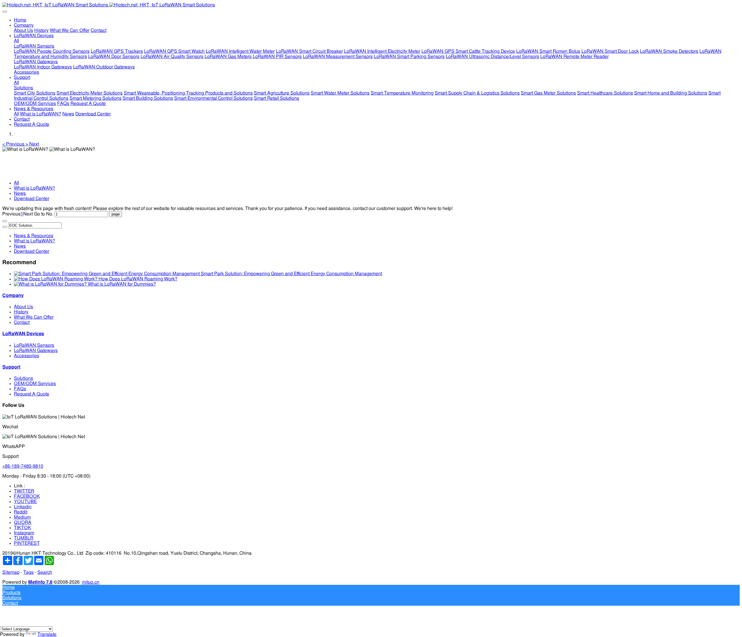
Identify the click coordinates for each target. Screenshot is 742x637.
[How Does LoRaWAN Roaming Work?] (56, 279)
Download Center (31, 198)
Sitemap (10, 572)
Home (20, 20)
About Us (23, 306)
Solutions (23, 378)
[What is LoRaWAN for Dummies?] (51, 284)
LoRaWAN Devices (23, 333)
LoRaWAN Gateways (36, 350)
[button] (14, 144)
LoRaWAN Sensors (34, 345)
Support (11, 367)
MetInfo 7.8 (40, 582)
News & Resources (33, 235)
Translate (47, 634)
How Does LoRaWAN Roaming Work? (138, 279)
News (20, 193)
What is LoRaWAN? (34, 188)
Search (44, 572)
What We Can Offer (34, 317)
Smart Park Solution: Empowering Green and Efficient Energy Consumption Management (291, 273)
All (16, 41)
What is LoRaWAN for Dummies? (122, 284)
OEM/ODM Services (35, 383)
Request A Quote (31, 394)
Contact (22, 322)
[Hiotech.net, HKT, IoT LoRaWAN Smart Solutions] (371, 5)
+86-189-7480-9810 (22, 466)
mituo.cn (90, 582)
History (21, 312)
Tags (28, 572)
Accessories (26, 355)
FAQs (20, 388)
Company (13, 295)
